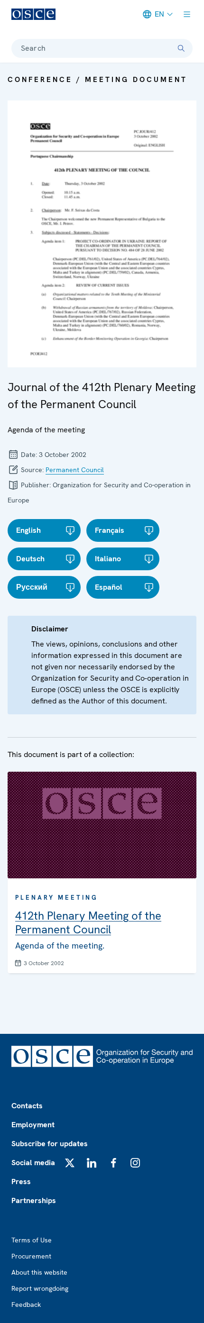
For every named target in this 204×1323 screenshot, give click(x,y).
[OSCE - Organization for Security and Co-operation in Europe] (33, 14)
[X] (70, 1163)
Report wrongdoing (39, 1288)
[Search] (181, 48)
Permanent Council (75, 469)
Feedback (26, 1304)
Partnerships (33, 1200)
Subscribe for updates (49, 1144)
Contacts (27, 1106)
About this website (39, 1272)
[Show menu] (186, 14)
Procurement (31, 1256)
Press (21, 1181)
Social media (33, 1163)
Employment (33, 1125)
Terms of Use (31, 1240)
